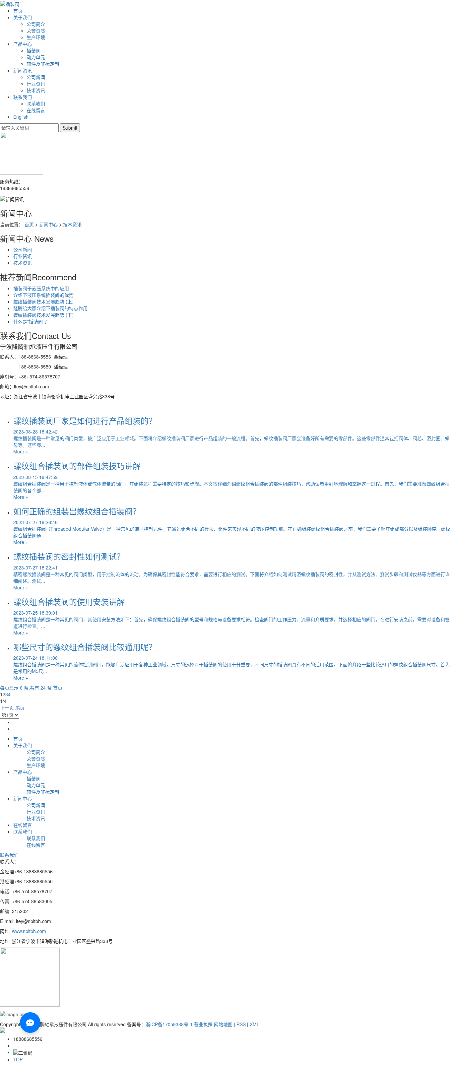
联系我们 (22, 97)
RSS (241, 1024)
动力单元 (36, 57)
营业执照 (203, 1024)
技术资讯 (36, 90)
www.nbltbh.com (29, 931)
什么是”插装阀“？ (31, 321)
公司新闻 (36, 77)
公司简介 (36, 24)
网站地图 (223, 1024)
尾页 (20, 707)
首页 (18, 10)
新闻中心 (48, 224)
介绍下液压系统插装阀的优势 (43, 295)
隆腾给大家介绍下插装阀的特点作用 (50, 308)
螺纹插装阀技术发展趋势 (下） (45, 314)
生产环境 (36, 37)
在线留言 (36, 110)
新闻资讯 (22, 70)
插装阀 (33, 50)
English (21, 116)
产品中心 (22, 43)
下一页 (7, 707)
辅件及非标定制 (43, 63)
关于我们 (22, 17)
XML (254, 1024)
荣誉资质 (36, 30)
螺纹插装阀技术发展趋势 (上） (45, 301)
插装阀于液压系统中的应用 (41, 288)
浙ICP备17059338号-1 (169, 1024)
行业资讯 (36, 83)
